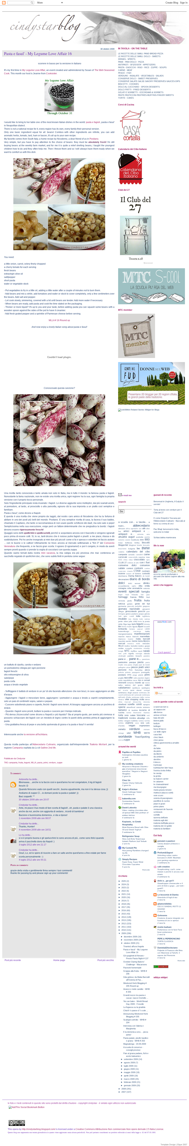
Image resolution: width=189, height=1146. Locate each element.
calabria (121, 552)
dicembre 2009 (131, 937)
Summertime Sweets (131, 801)
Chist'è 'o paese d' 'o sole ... (135, 1010)
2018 (123, 904)
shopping (134, 699)
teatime (135, 710)
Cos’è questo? (164, 652)
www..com (164, 622)
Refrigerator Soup (131, 836)
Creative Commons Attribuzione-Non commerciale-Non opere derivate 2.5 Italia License (119, 1129)
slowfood (122, 704)
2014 (123, 917)
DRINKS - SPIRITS (126, 59)
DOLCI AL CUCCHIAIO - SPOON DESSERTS (139, 87)
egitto (134, 586)
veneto (122, 729)
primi (45, 762)
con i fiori (145, 562)
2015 (123, 914)
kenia (140, 621)
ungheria (129, 723)
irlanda (135, 619)
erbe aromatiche (134, 588)
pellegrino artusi (124, 667)
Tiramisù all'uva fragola (133, 946)
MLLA (33, 762)
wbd (128, 733)
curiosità (146, 573)
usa (142, 723)
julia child (133, 621)
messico (130, 644)
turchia (147, 721)
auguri (131, 536)
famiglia (145, 591)
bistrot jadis (159, 721)
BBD (147, 539)
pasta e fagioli (92, 122)
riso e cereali (144, 680)
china (125, 560)
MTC (127, 651)
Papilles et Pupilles (131, 752)
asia (148, 534)
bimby (137, 543)
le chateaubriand (161, 784)
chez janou (158, 740)
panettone (146, 659)
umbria (120, 723)
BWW (146, 548)
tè (129, 710)
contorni (138, 568)
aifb (143, 528)
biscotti (146, 542)
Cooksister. (51, 73)
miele (138, 644)
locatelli (147, 627)
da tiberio (158, 754)
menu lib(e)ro (144, 641)
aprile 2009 (129, 1076)
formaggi (123, 597)
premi (140, 675)
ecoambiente (123, 586)
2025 (123, 881)
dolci (121, 583)
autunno (121, 540)
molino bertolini (131, 646)
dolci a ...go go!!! (165, 881)
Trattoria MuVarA (98, 744)
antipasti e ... (141, 531)
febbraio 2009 (130, 1082)
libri (119, 626)
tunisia (141, 721)
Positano (94, 139)
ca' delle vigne (160, 732)
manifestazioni (142, 633)
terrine (128, 713)
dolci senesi (134, 583)
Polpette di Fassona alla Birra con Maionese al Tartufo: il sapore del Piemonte (170, 952)
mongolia (128, 648)
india (138, 616)
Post (160, 693)
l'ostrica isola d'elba (162, 770)
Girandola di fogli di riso (167, 897)
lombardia (122, 629)
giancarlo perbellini (134, 606)
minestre (146, 644)
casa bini (157, 734)
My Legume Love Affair (33, 70)
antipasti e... (126, 534)
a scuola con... (126, 522)
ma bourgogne (160, 787)
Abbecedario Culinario (44, 744)
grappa (141, 614)
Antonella (23, 779)
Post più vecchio (105, 960)
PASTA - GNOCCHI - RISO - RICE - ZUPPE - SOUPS (142, 67)
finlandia (135, 595)
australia (139, 537)
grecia (147, 614)
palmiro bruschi (135, 656)
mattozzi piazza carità (163, 793)
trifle (148, 718)
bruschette (122, 549)
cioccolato (139, 559)
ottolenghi (122, 656)
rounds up (139, 682)
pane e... (135, 659)
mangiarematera (125, 634)
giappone (146, 606)
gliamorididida (164, 904)
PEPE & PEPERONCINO (168, 939)
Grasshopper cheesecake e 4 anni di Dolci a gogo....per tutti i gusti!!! (170, 885)
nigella (131, 653)
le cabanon (158, 781)
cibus (131, 560)
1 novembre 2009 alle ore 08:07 (35, 818)
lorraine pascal (135, 629)
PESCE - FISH (124, 73)
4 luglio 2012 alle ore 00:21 (32, 860)
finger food (123, 595)
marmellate (145, 636)
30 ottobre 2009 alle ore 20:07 (34, 799)
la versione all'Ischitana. (36, 734)
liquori (140, 626)
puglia (120, 678)
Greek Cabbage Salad (131, 792)
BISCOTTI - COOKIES (128, 84)
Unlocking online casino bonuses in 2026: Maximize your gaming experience (169, 857)
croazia (130, 571)
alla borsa (158, 712)
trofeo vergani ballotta (128, 721)
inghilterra (146, 616)
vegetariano (144, 725)
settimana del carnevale (132, 695)
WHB (137, 732)
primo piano (159, 806)
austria (147, 537)
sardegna (146, 688)
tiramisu (147, 713)
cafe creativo (163, 867)
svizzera (146, 707)
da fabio (157, 748)
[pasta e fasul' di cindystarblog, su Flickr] (59, 250)
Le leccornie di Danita (167, 895)
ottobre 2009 (130, 943)
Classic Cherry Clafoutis (132, 783)
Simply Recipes (129, 859)
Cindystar (23, 805)
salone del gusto (134, 685)
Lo (20, 835)
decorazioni (123, 579)
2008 (123, 1089)
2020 (123, 897)
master (130, 639)
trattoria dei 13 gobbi (163, 826)
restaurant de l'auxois (163, 809)
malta (147, 631)
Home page (59, 960)
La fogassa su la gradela (134, 1007)
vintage (121, 733)
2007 (123, 1092)
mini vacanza (48, 553)
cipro (148, 560)
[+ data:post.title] (26, 1107)
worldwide (125, 736)
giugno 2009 (129, 1069)
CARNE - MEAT (125, 70)
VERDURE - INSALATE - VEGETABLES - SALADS (141, 76)
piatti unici (144, 667)
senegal (147, 690)
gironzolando (131, 611)
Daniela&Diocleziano (167, 948)
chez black (158, 737)
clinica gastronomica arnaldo (166, 743)
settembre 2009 (131, 1059)
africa (128, 529)
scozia (125, 690)
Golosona (162, 915)
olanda (147, 653)
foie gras (145, 595)
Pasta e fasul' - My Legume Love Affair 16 (38, 53)
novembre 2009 (131, 940)
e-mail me (127, 495)
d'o (155, 745)
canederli (139, 555)
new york (122, 654)
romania (130, 683)
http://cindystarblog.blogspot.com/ (38, 1129)
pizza (147, 670)
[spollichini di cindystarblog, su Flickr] (59, 486)
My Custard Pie (129, 848)
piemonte (122, 670)
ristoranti (122, 682)
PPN (129, 675)
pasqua (132, 662)
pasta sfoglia (133, 665)
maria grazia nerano (162, 790)
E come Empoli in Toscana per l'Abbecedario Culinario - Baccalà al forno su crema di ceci (169, 521)
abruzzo (121, 528)
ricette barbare (164, 927)
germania (122, 606)
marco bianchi (132, 636)
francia (133, 597)
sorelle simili (135, 704)
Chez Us (126, 780)
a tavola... (141, 522)
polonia (127, 672)
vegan (132, 725)
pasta (39, 762)
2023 (123, 887)
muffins (134, 651)
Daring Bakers (135, 576)
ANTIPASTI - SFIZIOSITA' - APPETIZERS (136, 65)
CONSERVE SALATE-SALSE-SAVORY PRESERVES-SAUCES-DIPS (149, 81)
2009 (123, 933)
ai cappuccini (159, 709)
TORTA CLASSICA (165, 941)
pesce (134, 667)
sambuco (136, 688)
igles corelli (129, 616)
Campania (17, 747)
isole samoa (144, 619)
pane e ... (123, 659)
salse (147, 685)
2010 (123, 930)
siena (147, 699)
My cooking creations (132, 764)
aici (140, 529)
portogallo (145, 672)
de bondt (146, 576)
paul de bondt (144, 665)
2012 (123, 923)
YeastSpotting (142, 736)
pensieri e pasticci (166, 841)
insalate (122, 618)
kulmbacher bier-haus (163, 768)
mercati (121, 643)
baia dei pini (159, 718)
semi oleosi (136, 690)
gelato (130, 604)
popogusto (136, 672)
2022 (123, 891)
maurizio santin (124, 641)
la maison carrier (161, 779)
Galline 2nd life (48, 747)
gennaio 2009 (130, 1085)
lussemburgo (123, 631)
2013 (123, 920)
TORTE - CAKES (126, 98)
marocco (122, 639)
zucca (120, 740)
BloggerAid (123, 545)
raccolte (128, 677)
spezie (121, 707)
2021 (123, 894)
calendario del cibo (138, 551)
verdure (52, 762)
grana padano (132, 614)
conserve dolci (127, 565)
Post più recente (13, 960)
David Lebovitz (129, 807)
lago (129, 624)
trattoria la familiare (162, 829)
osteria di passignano (163, 798)
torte (120, 715)
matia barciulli (143, 639)
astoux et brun (160, 715)
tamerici (122, 710)
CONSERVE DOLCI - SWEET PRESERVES (138, 78)
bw (138, 548)
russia (147, 683)
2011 (123, 927)
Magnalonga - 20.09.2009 (134, 1044)
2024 (123, 884)
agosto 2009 (129, 1062)
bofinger (157, 726)
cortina (147, 568)
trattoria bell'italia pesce (164, 823)
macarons (137, 631)
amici (126, 531)
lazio (134, 624)
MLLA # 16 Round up (59, 320)
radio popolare (138, 678)
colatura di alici (133, 563)
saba (120, 685)
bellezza (128, 543)
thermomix (137, 713)
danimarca (122, 576)
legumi (27, 762)
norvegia (139, 654)
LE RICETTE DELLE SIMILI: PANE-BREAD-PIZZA (140, 53)
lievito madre (127, 627)
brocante (146, 545)
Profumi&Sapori (165, 853)
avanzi (127, 540)
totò (148, 715)
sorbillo (157, 815)
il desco (157, 762)
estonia (146, 588)
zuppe (59, 762)
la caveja (157, 773)
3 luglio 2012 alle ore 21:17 (32, 844)
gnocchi (141, 611)
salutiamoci (124, 687)
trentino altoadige (137, 718)
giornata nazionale (129, 608)
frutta (20, 762)
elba (140, 586)
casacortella (133, 557)
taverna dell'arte (161, 817)
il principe (158, 765)
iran (129, 619)
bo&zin (157, 723)
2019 (123, 901)
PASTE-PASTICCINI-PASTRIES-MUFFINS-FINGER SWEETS (146, 95)
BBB (142, 540)
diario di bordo (140, 579)
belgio (120, 543)
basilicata (135, 540)
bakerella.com (129, 798)
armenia (140, 534)
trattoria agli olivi (161, 820)
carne (147, 554)
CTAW (137, 571)
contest (129, 568)
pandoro (147, 656)
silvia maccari (124, 702)
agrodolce (134, 529)
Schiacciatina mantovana (165, 537)
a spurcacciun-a (161, 707)
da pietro (157, 751)
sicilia (141, 699)
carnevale (122, 557)
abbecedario (141, 525)
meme (134, 641)
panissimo (122, 662)
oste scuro (158, 795)
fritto (141, 597)
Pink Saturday (136, 670)
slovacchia (137, 702)
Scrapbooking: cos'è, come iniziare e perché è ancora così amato (170, 871)
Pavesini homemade (132, 968)
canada (131, 555)
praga (135, 675)
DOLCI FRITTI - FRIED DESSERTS (134, 89)
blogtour (132, 545)
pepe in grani (159, 804)
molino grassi (144, 646)
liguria (135, 627)
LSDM (147, 629)
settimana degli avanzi (128, 693)
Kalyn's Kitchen (130, 789)
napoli (140, 651)
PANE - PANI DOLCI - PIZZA (131, 62)
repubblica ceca (130, 680)
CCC (120, 560)
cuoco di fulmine (133, 574)
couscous (122, 571)
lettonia (147, 624)
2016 (123, 910)
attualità (122, 536)
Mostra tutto (146, 870)
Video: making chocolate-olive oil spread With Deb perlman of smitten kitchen (135, 812)
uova (137, 723)
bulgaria (131, 549)
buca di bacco (160, 729)
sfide (127, 699)
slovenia (146, 702)
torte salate (130, 715)
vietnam (147, 729)
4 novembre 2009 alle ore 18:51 (35, 829)
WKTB (147, 733)
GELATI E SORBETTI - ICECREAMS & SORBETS (140, 92)
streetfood (131, 707)
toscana (141, 715)
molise (121, 648)
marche (121, 636)
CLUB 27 (122, 562)
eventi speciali (128, 591)
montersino (138, 648)
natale (146, 651)
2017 (123, 907)
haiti (119, 616)
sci (119, 690)
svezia (139, 707)
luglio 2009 (129, 1066)
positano (122, 675)
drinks (146, 583)
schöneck (158, 812)
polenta (121, 672)
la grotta (157, 776)
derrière (157, 759)
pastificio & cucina (162, 801)
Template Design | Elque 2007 (174, 1144)
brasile (139, 545)
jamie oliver (123, 621)
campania (13, 762)
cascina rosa (144, 557)
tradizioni (123, 718)
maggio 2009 (130, 1072)
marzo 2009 (129, 1079)
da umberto (159, 757)
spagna (146, 704)
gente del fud (142, 604)
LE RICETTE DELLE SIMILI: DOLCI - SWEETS (139, 56)
